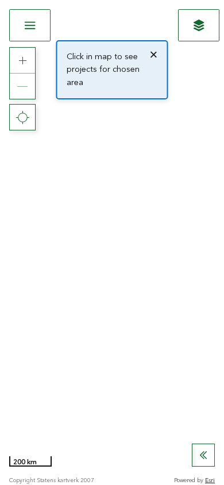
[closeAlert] (153, 55)
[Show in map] (198, 25)
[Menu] (30, 25)
